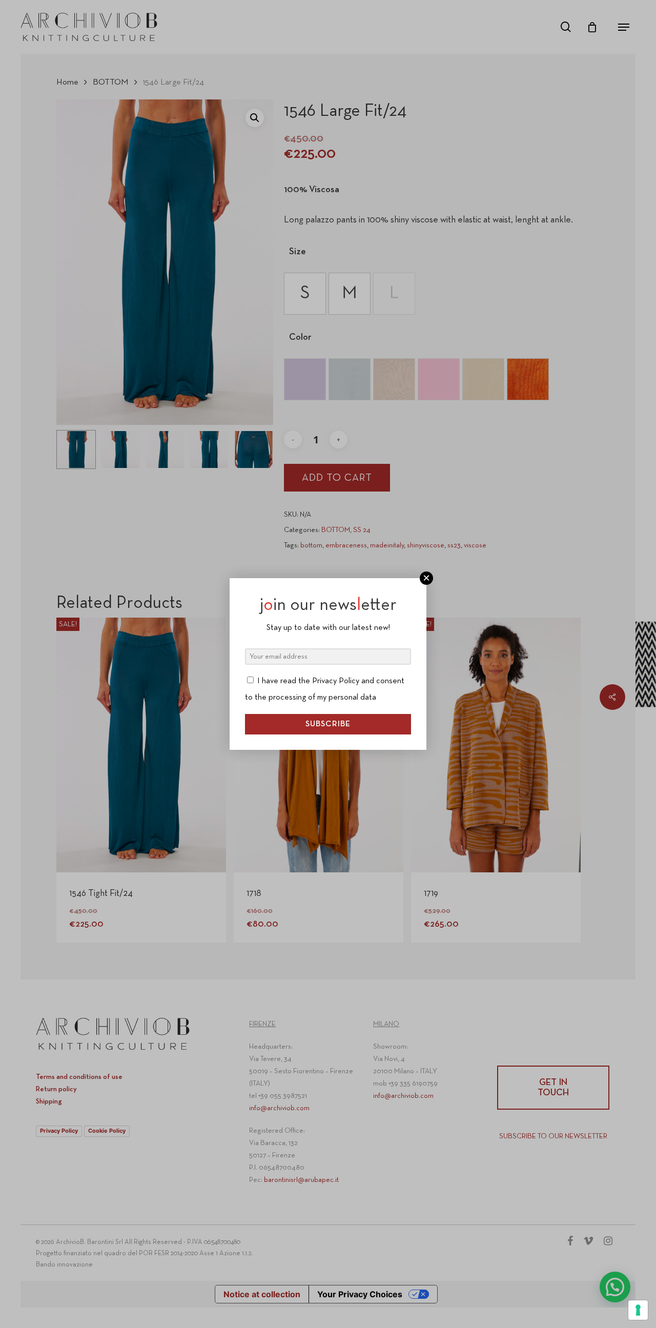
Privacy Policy (335, 681)
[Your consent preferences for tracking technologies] (638, 1310)
